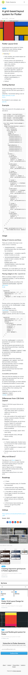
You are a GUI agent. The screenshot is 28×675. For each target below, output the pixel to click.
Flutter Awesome (11, 2)
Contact (9, 665)
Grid (9, 518)
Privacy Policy (16, 665)
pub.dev (4, 101)
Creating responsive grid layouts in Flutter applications (13, 570)
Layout (4, 8)
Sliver (13, 460)
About (4, 665)
